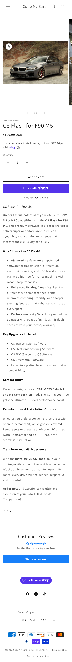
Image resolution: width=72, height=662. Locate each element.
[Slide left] (27, 113)
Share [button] (10, 511)
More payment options (36, 197)
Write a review (35, 559)
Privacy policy (59, 649)
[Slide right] (44, 113)
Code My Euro (20, 649)
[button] (8, 6)
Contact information (38, 656)
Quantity (8, 155)
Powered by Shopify (38, 649)
